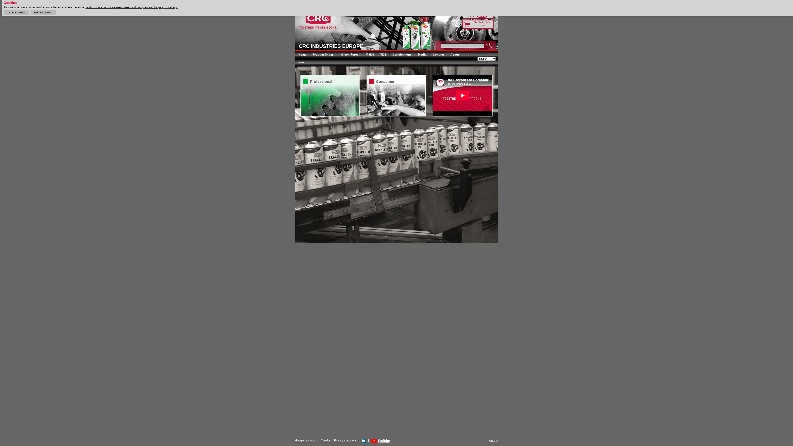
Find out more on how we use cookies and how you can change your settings (131, 7)
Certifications (402, 54)
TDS (383, 54)
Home (302, 54)
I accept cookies (16, 12)
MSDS (370, 54)
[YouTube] (380, 440)
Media (422, 54)
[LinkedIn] (364, 440)
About (454, 54)
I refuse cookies (43, 12)
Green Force (350, 54)
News (302, 62)
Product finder (323, 54)
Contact (438, 54)
